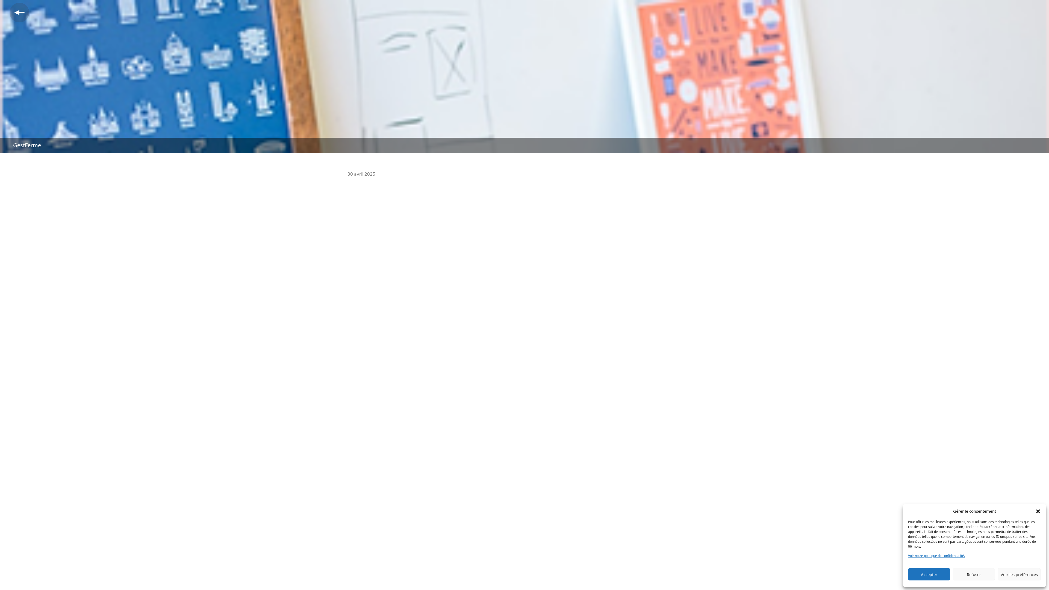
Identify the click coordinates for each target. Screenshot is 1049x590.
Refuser (974, 574)
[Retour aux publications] (19, 12)
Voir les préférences (1019, 574)
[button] (1038, 511)
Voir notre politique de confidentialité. (936, 555)
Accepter (929, 574)
